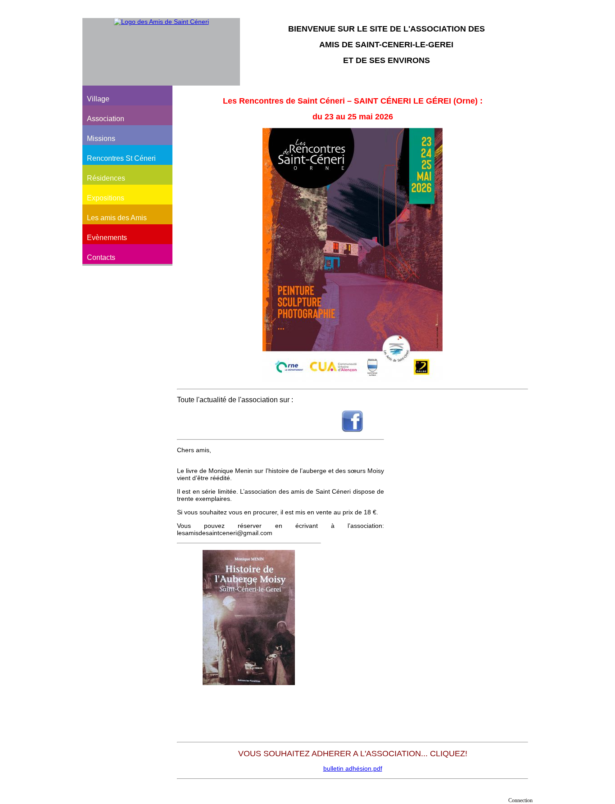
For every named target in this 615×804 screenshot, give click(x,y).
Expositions (105, 198)
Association (105, 119)
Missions (101, 138)
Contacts (101, 257)
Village (98, 99)
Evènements (107, 237)
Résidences (106, 178)
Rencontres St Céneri (121, 158)
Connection (520, 800)
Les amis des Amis (117, 218)
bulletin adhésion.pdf (352, 768)
